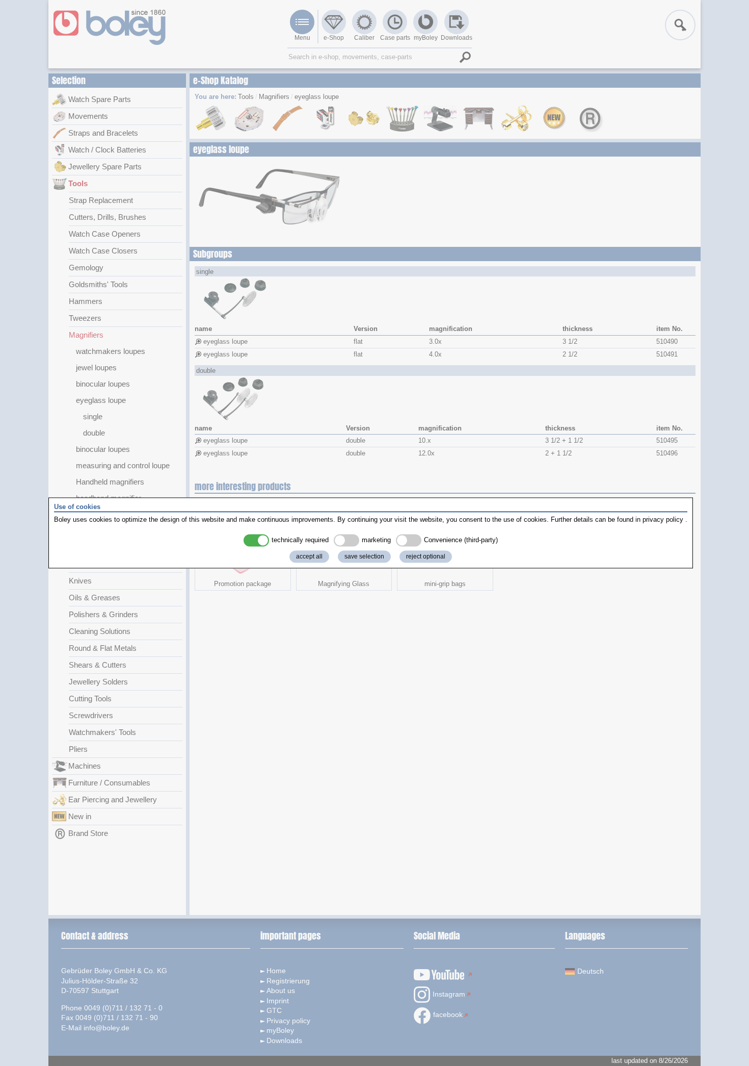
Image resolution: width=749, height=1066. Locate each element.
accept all (309, 557)
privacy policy (663, 519)
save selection (364, 557)
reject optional (425, 557)
